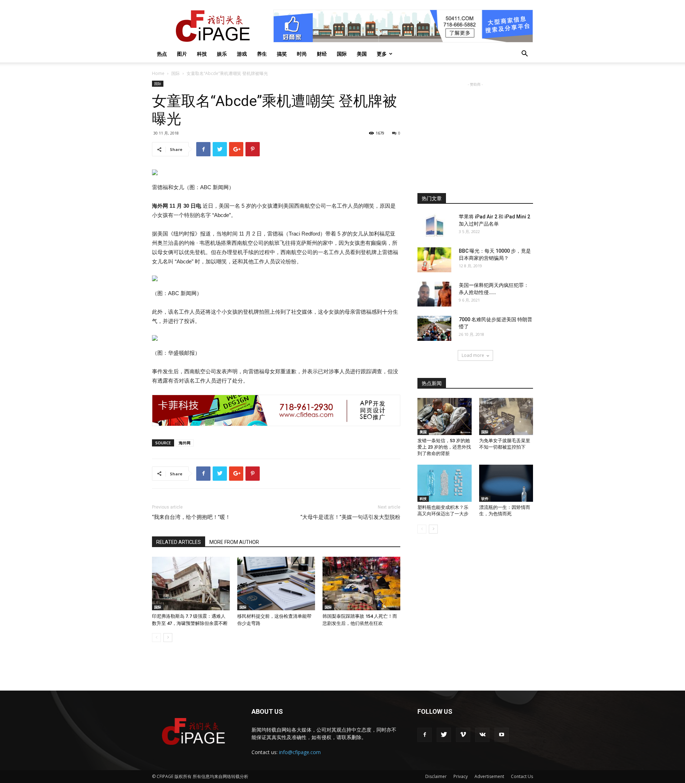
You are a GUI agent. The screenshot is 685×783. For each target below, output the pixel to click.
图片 (182, 53)
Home (158, 73)
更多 (382, 53)
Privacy (460, 776)
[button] (524, 54)
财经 (322, 53)
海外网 (185, 442)
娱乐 (222, 53)
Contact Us (522, 776)
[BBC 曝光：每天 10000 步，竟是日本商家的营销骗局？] (434, 259)
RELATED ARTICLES (178, 542)
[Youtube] (501, 735)
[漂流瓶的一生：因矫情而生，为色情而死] (506, 483)
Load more (473, 355)
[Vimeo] (463, 735)
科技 (202, 53)
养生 (262, 53)
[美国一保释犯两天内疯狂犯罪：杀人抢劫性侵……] (434, 294)
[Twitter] (444, 735)
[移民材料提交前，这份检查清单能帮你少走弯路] (276, 583)
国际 (342, 53)
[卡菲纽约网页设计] (276, 410)
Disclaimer (436, 776)
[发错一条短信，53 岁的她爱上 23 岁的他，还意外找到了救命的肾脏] (444, 416)
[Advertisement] (475, 132)
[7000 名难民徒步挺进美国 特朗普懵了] (434, 328)
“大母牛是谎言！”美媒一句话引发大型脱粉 (350, 517)
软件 (484, 498)
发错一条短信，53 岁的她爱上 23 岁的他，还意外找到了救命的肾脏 (444, 447)
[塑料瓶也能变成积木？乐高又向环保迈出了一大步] (444, 483)
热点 (162, 53)
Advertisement (489, 776)
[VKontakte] (482, 735)
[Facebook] (424, 735)
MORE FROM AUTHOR (234, 542)
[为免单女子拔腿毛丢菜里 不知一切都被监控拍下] (506, 416)
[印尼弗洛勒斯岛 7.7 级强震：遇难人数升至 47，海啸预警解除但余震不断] (191, 583)
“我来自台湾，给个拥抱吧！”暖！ (191, 517)
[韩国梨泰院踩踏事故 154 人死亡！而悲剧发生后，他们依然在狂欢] (361, 583)
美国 (362, 53)
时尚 (302, 53)
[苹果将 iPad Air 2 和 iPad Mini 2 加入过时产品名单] (434, 225)
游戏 (242, 53)
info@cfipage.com (300, 752)
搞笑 (282, 53)
